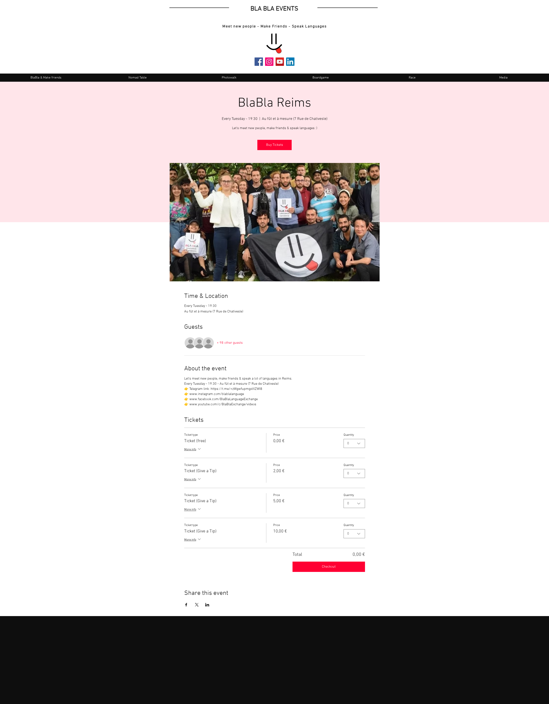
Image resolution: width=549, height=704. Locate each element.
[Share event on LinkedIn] (207, 604)
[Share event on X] (197, 604)
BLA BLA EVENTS (274, 9)
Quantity (349, 435)
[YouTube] (280, 61)
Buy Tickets (274, 145)
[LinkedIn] (290, 61)
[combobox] (354, 443)
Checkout (329, 567)
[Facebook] (259, 61)
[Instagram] (269, 61)
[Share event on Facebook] (186, 604)
